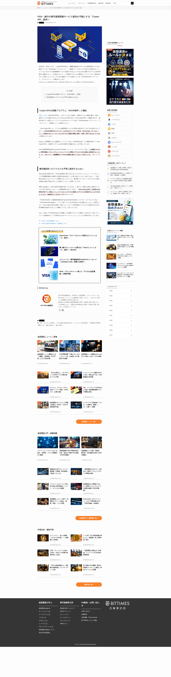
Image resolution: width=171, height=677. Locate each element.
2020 (111, 320)
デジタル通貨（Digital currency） (65, 323)
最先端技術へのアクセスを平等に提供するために (62, 97)
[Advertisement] (120, 26)
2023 (111, 305)
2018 (111, 330)
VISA (41, 323)
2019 (111, 325)
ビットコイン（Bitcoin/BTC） (81, 323)
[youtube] (63, 310)
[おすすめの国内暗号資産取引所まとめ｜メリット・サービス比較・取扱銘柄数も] (120, 104)
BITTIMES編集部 (47, 305)
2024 (111, 300)
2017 (111, 335)
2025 (111, 295)
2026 (111, 291)
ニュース (41, 22)
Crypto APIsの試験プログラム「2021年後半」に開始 (64, 94)
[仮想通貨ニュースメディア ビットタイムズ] (45, 3)
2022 (111, 310)
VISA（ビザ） (43, 115)
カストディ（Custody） (49, 323)
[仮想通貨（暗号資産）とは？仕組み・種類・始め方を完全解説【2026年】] (120, 224)
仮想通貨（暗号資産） (95, 323)
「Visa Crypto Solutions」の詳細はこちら (53, 223)
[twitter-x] (60, 310)
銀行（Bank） (59, 325)
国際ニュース (41, 325)
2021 (111, 315)
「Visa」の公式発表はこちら (49, 221)
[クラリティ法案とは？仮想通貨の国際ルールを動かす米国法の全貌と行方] (120, 75)
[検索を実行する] (132, 3)
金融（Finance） (50, 325)
